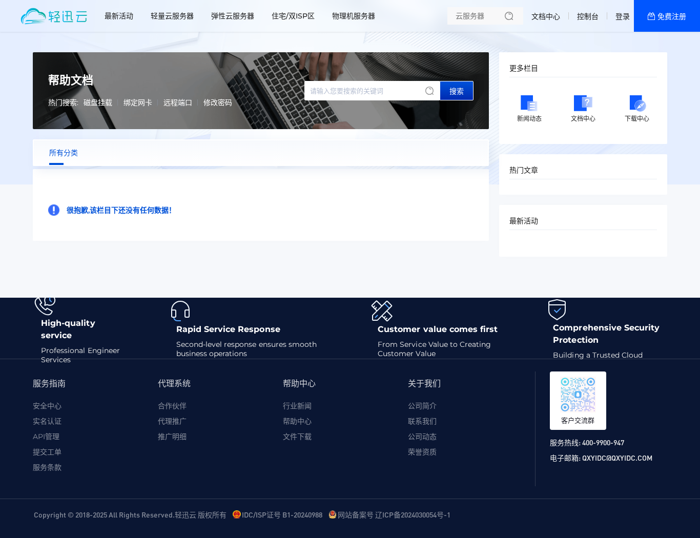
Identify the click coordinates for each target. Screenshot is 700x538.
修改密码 (217, 102)
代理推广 (172, 421)
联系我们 (422, 421)
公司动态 (422, 436)
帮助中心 (297, 421)
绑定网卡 (137, 102)
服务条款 (47, 467)
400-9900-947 (603, 442)
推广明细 (172, 436)
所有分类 (63, 152)
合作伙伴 (172, 405)
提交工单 (47, 452)
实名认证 (47, 421)
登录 (622, 16)
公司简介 (422, 405)
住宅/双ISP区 (293, 15)
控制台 (588, 16)
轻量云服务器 (172, 15)
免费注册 (671, 16)
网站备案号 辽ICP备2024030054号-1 (394, 514)
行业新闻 (297, 405)
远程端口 (177, 102)
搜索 (456, 91)
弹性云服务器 (232, 15)
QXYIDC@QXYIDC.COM (617, 457)
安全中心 (47, 405)
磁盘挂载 (98, 102)
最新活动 (119, 15)
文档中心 (545, 16)
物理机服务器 (353, 15)
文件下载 (297, 436)
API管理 (46, 436)
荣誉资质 (422, 452)
